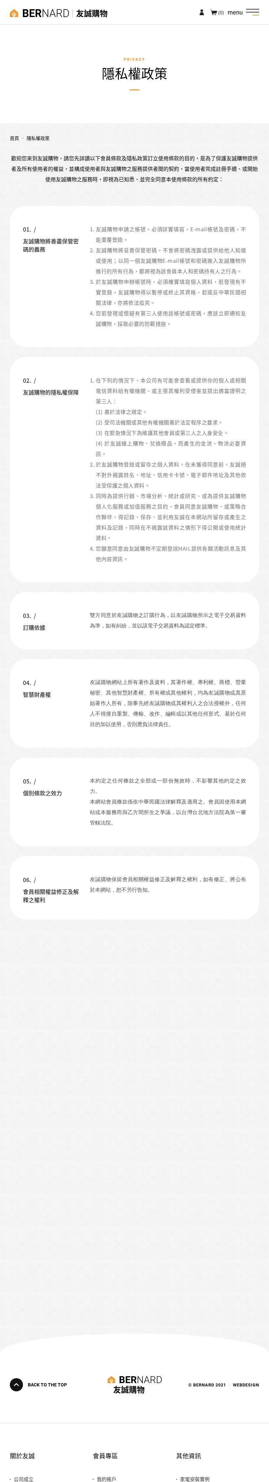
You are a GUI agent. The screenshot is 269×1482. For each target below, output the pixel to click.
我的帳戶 (106, 1478)
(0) (221, 12)
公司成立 (23, 1478)
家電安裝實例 (195, 1478)
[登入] (202, 12)
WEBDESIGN (246, 1384)
